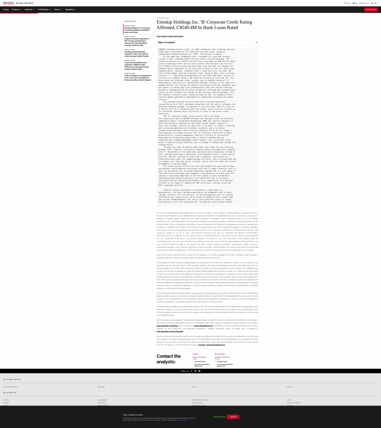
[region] (190, 417)
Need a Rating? (371, 9)
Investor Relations (102, 400)
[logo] (8, 3)
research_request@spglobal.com (211, 345)
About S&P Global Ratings (10, 387)
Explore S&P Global (25, 3)
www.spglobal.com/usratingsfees (170, 331)
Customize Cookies (219, 416)
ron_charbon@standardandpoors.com (225, 365)
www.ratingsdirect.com (203, 326)
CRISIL (194, 387)
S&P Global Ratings (12, 379)
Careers (289, 400)
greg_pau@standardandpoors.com (202, 365)
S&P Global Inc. (10, 392)
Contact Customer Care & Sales (200, 400)
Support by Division (197, 402)
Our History (6, 402)
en (356, 3)
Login (375, 3)
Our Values (6, 400)
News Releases (102, 402)
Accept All (233, 416)
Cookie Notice (183, 420)
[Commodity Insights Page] (192, 371)
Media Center (101, 387)
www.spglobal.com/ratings (167, 326)
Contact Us (365, 3)
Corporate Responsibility (293, 402)
